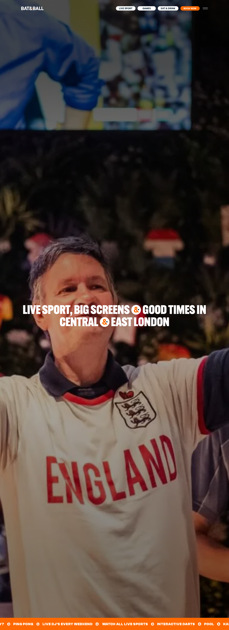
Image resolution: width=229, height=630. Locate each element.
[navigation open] (205, 8)
